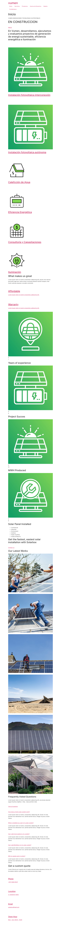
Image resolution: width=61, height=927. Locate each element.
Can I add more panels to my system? (19, 834)
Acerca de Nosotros (35, 6)
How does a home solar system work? (19, 812)
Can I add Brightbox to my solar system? (19, 845)
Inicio (10, 6)
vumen (13, 3)
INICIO (10, 27)
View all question (13, 806)
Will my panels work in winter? (16, 856)
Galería (45, 6)
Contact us (11, 547)
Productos (25, 6)
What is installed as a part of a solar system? (21, 823)
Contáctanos (13, 9)
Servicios (17, 6)
